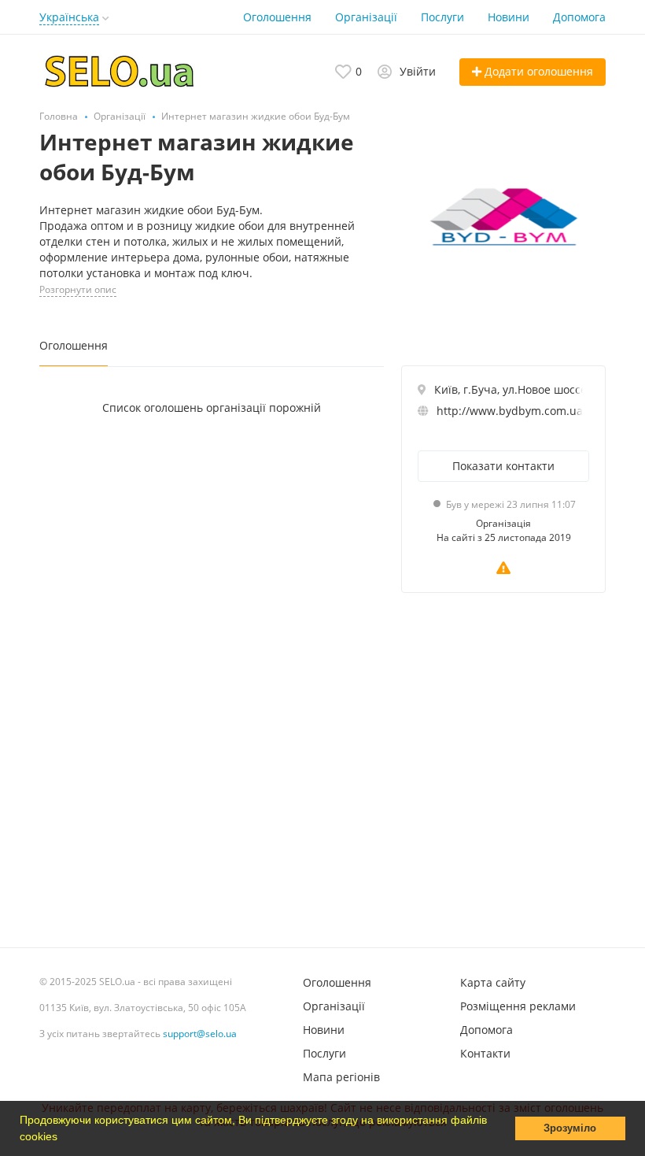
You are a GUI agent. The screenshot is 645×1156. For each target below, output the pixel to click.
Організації (366, 16)
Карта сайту (492, 982)
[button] (63, 1138)
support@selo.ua (200, 1033)
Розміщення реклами (518, 1006)
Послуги (442, 16)
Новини (508, 16)
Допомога (579, 16)
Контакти (485, 1053)
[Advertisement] (503, 766)
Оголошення (277, 16)
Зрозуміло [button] (570, 1128)
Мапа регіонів (341, 1076)
